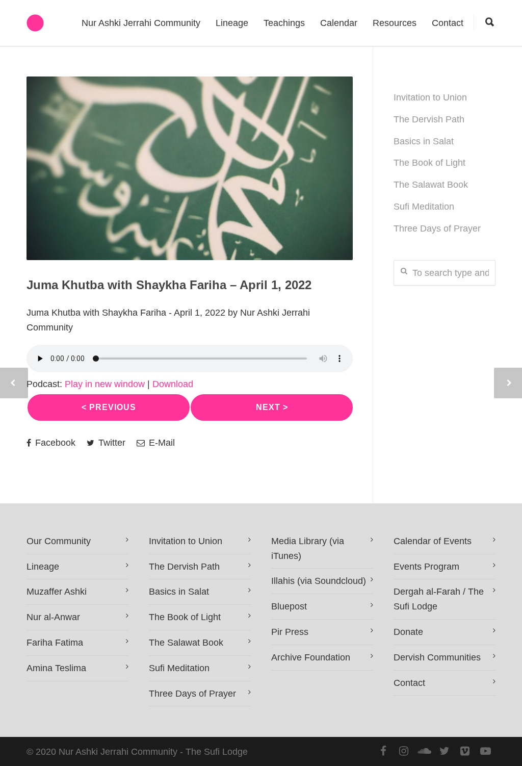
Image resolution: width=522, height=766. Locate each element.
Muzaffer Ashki (57, 591)
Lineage (232, 23)
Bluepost (289, 606)
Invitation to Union (430, 97)
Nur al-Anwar (53, 617)
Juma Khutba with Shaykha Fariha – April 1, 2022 (169, 285)
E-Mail (160, 443)
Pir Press (289, 632)
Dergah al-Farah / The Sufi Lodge (439, 598)
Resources (394, 23)
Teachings (284, 23)
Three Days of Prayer (437, 228)
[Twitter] (444, 751)
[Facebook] (383, 751)
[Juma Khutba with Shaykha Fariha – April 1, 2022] (190, 168)
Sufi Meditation (424, 206)
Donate (408, 632)
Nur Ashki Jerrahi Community (141, 23)
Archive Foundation (310, 657)
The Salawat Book (431, 185)
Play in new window (105, 384)
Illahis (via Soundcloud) (318, 581)
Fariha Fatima (55, 642)
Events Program (426, 566)
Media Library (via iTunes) (307, 548)
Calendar (338, 23)
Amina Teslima (56, 668)
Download (172, 384)
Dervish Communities (437, 657)
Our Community (59, 541)
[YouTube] (485, 751)
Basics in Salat (424, 141)
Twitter (110, 443)
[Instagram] (404, 751)
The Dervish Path (429, 119)
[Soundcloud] (424, 751)
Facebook (54, 443)
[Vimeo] (465, 751)
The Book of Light (429, 163)
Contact (447, 23)
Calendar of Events (433, 541)
